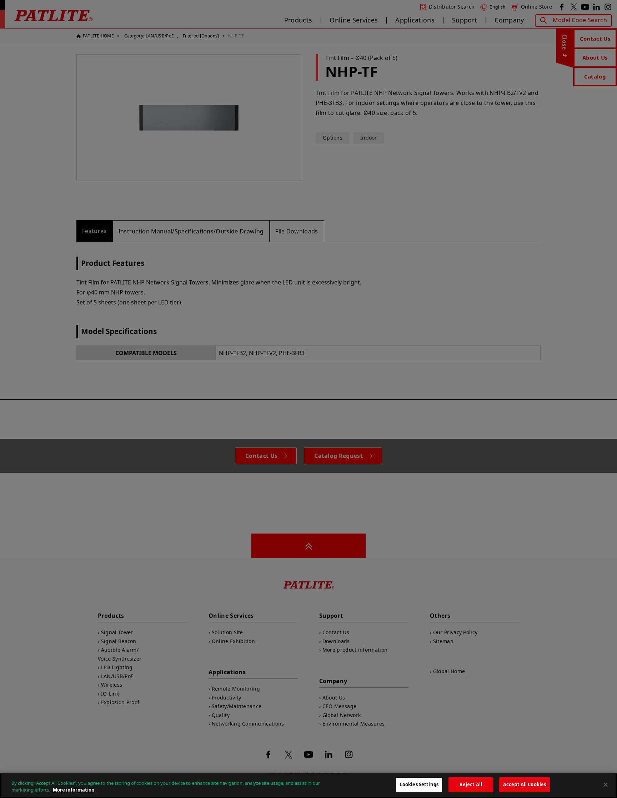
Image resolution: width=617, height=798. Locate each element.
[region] (308, 785)
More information (74, 790)
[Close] (605, 784)
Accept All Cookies (524, 784)
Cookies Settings (419, 784)
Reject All (471, 784)
